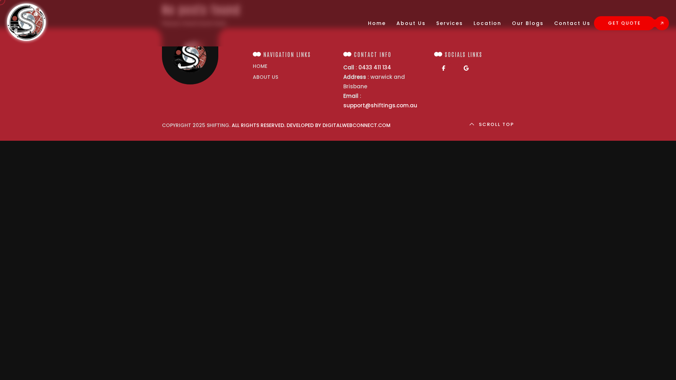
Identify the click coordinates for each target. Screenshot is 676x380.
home (260, 66)
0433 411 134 (374, 67)
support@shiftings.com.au (380, 105)
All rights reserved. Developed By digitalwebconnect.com (311, 125)
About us (265, 77)
